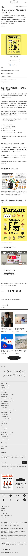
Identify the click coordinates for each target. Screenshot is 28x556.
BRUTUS (5, 522)
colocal (7, 523)
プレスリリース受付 (5, 517)
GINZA (21, 522)
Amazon (14, 60)
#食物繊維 (14, 285)
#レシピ (2, 285)
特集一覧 (3, 510)
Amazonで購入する (8, 272)
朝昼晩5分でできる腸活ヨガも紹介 (7, 73)
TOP (2, 299)
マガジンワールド (8, 525)
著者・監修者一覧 (5, 506)
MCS (22, 523)
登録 (24, 462)
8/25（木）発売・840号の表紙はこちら (8, 79)
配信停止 (11, 468)
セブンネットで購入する (9, 274)
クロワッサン (17, 522)
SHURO (2, 525)
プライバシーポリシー (15, 525)
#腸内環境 (9, 285)
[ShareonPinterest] (20, 291)
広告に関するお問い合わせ (6, 515)
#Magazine (3, 283)
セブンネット (15, 65)
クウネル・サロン (13, 523)
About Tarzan (4, 513)
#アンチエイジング (9, 283)
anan (2, 522)
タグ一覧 (3, 508)
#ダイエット (24, 283)
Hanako (25, 522)
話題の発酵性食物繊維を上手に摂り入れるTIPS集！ (10, 70)
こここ (26, 523)
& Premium (3, 523)
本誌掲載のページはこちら (6, 76)
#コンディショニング (17, 283)
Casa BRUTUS (11, 522)
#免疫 (6, 285)
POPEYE (18, 523)
